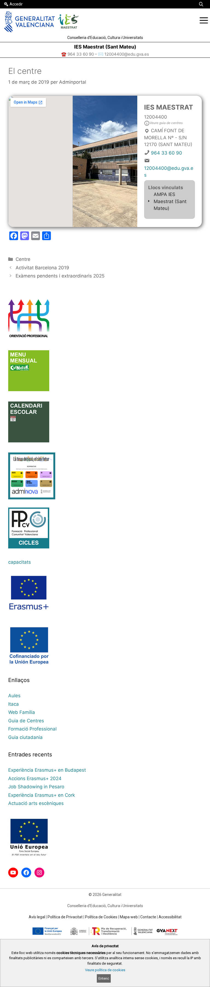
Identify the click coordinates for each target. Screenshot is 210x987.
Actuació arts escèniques (36, 803)
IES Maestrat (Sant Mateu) (105, 47)
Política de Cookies (101, 917)
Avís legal (37, 917)
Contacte (148, 917)
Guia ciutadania (25, 737)
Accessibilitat (170, 917)
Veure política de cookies (105, 970)
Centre (23, 259)
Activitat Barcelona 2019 (42, 267)
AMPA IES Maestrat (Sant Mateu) (170, 201)
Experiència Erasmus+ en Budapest (47, 770)
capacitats (19, 562)
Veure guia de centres (166, 123)
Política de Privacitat (65, 917)
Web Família (21, 712)
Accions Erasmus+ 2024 (35, 778)
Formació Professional (32, 729)
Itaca (13, 704)
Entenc (103, 978)
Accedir (16, 4)
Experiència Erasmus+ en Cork (41, 795)
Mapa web (129, 917)
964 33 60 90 (166, 153)
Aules (14, 695)
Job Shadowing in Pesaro (36, 786)
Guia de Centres (26, 720)
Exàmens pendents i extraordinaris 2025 (60, 276)
